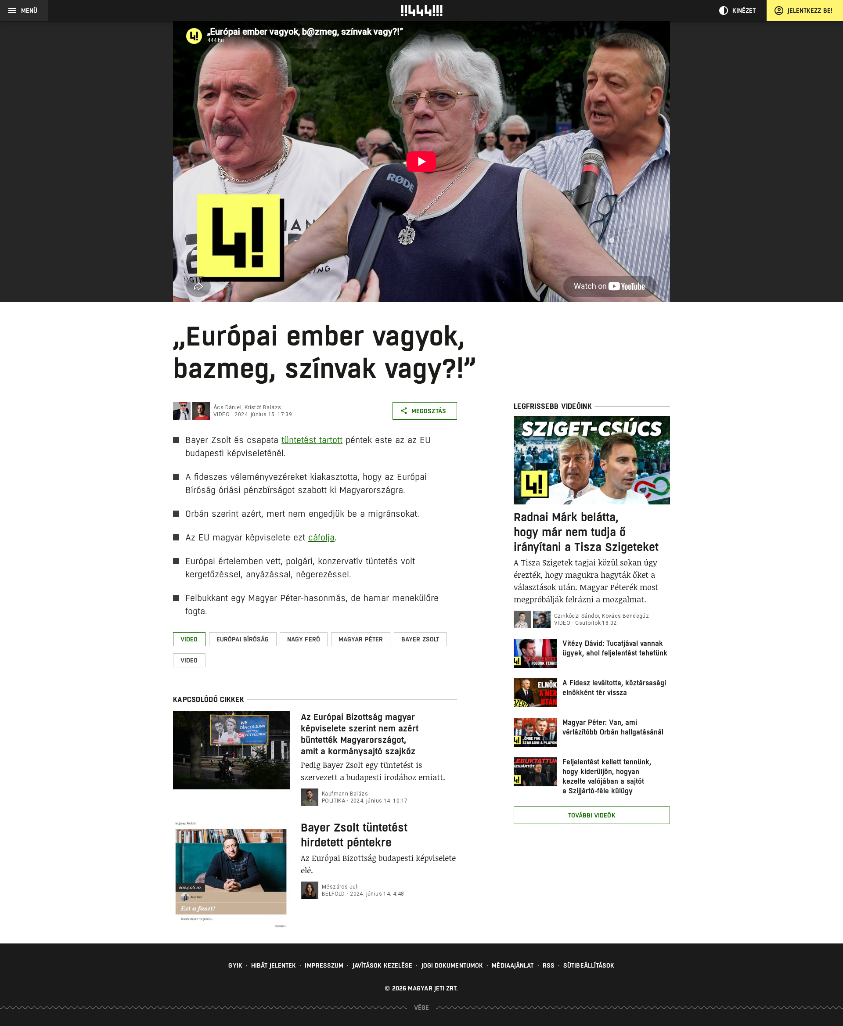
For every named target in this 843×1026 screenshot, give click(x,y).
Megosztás (428, 410)
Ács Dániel (227, 407)
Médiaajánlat (512, 965)
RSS (549, 965)
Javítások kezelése (383, 965)
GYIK (235, 965)
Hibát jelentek (273, 965)
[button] (189, 639)
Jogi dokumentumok (452, 965)
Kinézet (744, 10)
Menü (29, 10)
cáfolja (321, 538)
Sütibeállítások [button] (589, 965)
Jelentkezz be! (810, 10)
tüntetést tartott (311, 440)
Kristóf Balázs (263, 407)
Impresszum (324, 965)
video (221, 414)
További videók (591, 815)
